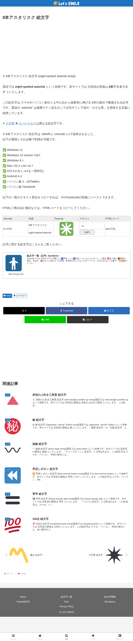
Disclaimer (110, 601)
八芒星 (10, 123)
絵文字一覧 (66, 596)
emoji (8, 295)
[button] (88, 319)
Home (23, 596)
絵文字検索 (110, 596)
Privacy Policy (67, 606)
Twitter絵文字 (23, 601)
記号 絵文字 (21, 295)
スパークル (26, 123)
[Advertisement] (66, 45)
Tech (66, 601)
